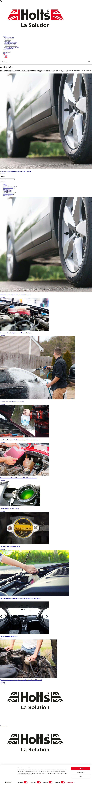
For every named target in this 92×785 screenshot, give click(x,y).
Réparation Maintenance (10, 43)
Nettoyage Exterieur (9, 37)
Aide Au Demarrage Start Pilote (12, 47)
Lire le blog (2, 173)
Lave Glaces (8, 40)
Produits (4, 36)
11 (4, 683)
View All (5, 184)
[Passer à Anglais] (6, 56)
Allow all (81, 768)
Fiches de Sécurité (6, 52)
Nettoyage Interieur (9, 38)
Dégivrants (7, 41)
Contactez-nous (3, 725)
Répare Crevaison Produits (11, 46)
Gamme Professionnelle (10, 44)
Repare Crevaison (6, 195)
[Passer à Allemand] (48, 57)
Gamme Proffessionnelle (8, 188)
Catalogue (5, 53)
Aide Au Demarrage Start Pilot (9, 186)
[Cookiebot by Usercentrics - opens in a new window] (9, 782)
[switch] (39, 782)
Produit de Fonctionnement (8, 192)
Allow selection (80, 772)
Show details (70, 782)
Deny (81, 776)
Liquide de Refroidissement (11, 42)
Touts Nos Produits (9, 48)
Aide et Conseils (6, 49)
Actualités (5, 50)
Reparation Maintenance (8, 194)
